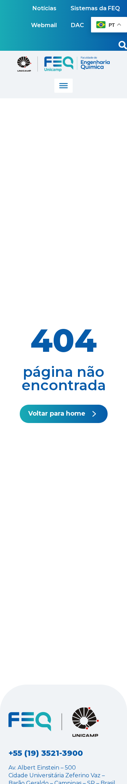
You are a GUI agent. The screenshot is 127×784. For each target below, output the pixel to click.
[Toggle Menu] (63, 85)
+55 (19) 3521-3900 (45, 753)
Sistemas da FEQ (95, 8)
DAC (77, 25)
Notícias (44, 8)
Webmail (44, 25)
